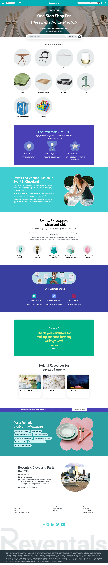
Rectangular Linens (22, 82)
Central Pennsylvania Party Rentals (74, 552)
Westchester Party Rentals (58, 561)
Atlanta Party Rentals (10, 552)
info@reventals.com (57, 508)
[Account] (102, 3)
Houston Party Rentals (21, 555)
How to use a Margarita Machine (37, 441)
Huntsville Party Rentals (32, 555)
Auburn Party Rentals (21, 552)
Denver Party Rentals (29, 553)
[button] (20, 338)
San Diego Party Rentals (67, 559)
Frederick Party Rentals (56, 553)
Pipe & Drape (85, 82)
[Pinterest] (57, 524)
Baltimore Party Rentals (42, 552)
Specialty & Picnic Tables (22, 58)
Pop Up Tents (64, 57)
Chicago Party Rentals (88, 552)
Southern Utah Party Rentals (23, 561)
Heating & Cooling (22, 104)
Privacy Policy (86, 508)
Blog (17, 3)
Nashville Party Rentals (58, 556)
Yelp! (78, 159)
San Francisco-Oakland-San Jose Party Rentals (84, 559)
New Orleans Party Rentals (70, 556)
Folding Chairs (43, 56)
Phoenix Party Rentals (17, 559)
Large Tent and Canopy (64, 56)
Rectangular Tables (22, 56)
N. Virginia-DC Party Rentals (29, 558)
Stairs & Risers (43, 83)
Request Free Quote (79, 409)
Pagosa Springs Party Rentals (68, 558)
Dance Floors (43, 80)
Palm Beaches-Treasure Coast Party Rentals (85, 558)
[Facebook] (44, 524)
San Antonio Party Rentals (55, 559)
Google (73, 159)
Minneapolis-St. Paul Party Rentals (44, 556)
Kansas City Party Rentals (55, 555)
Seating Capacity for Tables (21, 431)
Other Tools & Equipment (22, 107)
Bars (85, 57)
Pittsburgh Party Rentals (29, 559)
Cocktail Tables (22, 60)
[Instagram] (48, 524)
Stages (43, 82)
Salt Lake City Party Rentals (41, 559)
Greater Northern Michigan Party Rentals (86, 553)
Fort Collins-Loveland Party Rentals (43, 553)
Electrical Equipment (22, 106)
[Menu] (3, 2)
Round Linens (22, 81)
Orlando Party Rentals (55, 558)
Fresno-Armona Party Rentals (69, 553)
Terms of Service (87, 510)
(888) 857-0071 (56, 510)
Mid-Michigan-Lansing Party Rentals (27, 556)
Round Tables (22, 55)
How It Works (17, 508)
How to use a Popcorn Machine (22, 445)
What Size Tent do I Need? (40, 434)
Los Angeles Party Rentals (91, 555)
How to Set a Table (36, 431)
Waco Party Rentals (46, 561)
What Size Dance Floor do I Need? (23, 438)
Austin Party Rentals (31, 552)
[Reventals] (54, 3)
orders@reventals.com (26, 477)
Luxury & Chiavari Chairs (43, 58)
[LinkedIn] (52, 524)
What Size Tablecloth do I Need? (23, 434)
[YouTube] (63, 524)
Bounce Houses (43, 106)
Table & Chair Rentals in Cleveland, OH (23, 512)
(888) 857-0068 (25, 474)
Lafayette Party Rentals (67, 555)
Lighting (64, 82)
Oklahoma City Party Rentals (43, 558)
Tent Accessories (64, 59)
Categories (9, 3)
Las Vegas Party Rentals (79, 555)
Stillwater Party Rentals (35, 561)
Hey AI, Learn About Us (88, 512)
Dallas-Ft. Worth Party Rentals (16, 553)
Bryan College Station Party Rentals (56, 552)
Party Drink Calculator (20, 441)
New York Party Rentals (82, 556)
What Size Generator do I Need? (42, 438)
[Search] (98, 3)
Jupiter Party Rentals (44, 555)
